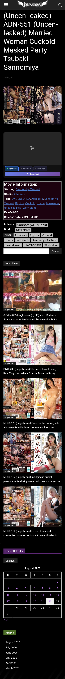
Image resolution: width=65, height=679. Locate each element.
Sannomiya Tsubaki (28, 189)
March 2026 (12, 668)
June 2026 (12, 652)
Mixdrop (27, 169)
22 (50, 601)
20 (34, 601)
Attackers (19, 194)
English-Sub (10, 309)
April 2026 (11, 662)
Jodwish (13, 169)
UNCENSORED (21, 198)
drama (41, 203)
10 (8, 594)
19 (25, 601)
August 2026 (13, 642)
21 (42, 601)
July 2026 (11, 647)
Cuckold (30, 203)
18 (16, 601)
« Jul (5, 619)
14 (42, 594)
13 (34, 594)
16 (57, 594)
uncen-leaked (12, 207)
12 (25, 594)
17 (8, 601)
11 (16, 594)
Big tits (19, 203)
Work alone (30, 207)
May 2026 (11, 657)
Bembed (41, 169)
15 (50, 594)
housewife (52, 203)
